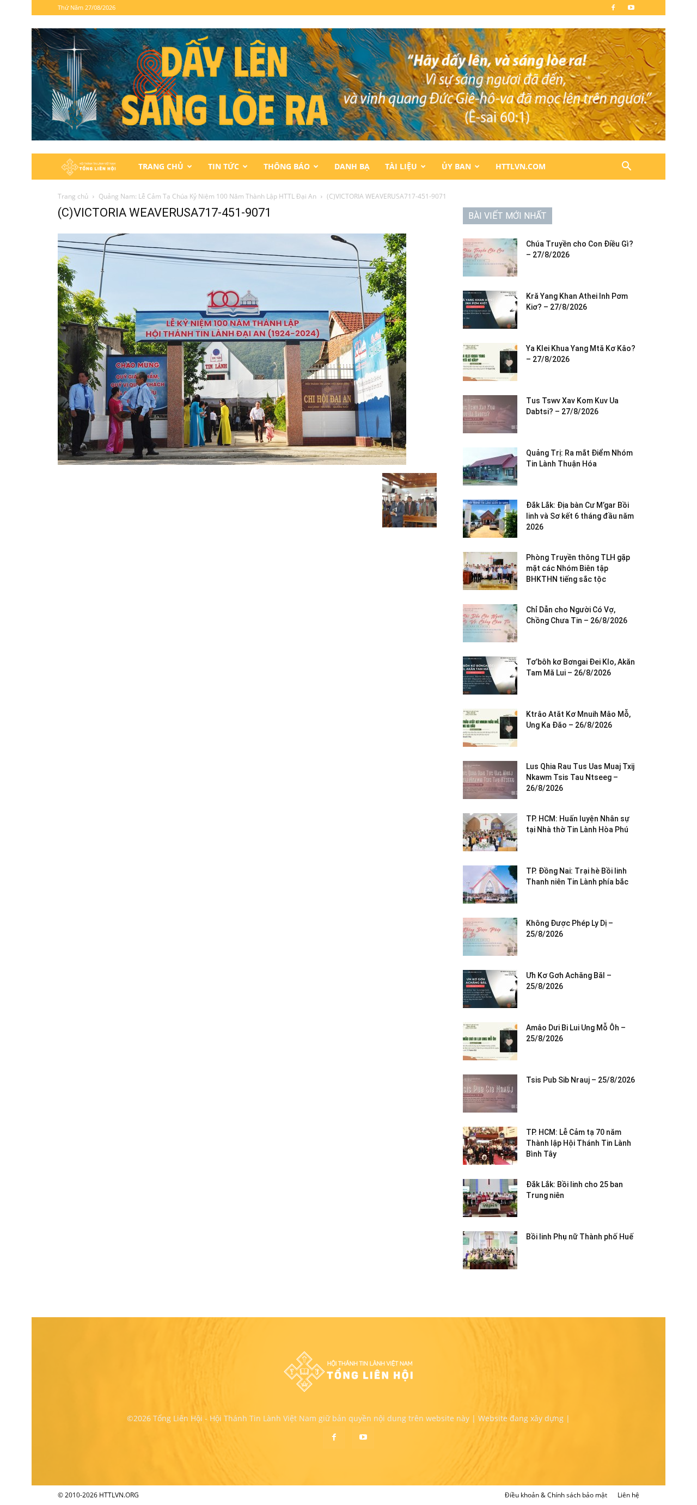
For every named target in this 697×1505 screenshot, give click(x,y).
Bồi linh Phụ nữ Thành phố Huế (579, 1236)
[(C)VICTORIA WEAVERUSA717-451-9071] (232, 461)
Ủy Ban (456, 166)
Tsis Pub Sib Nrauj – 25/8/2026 (580, 1080)
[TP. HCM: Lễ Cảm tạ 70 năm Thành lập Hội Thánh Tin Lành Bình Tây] (490, 1146)
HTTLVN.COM (521, 166)
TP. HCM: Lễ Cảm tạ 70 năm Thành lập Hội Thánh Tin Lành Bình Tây (578, 1143)
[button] (626, 167)
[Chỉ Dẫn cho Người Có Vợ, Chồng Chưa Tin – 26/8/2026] (490, 623)
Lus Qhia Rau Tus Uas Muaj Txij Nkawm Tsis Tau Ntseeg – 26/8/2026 (580, 777)
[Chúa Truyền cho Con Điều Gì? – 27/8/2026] (490, 257)
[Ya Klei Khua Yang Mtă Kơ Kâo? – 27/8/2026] (490, 362)
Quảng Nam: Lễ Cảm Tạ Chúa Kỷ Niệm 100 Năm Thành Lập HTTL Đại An (207, 196)
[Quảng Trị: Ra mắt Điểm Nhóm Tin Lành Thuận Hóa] (490, 466)
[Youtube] (631, 7)
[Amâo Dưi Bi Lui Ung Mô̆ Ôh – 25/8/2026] (490, 1041)
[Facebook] (613, 7)
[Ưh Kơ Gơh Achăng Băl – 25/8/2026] (490, 989)
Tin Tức (223, 166)
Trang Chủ (161, 166)
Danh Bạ (352, 166)
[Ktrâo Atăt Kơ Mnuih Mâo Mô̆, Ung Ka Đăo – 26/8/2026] (490, 728)
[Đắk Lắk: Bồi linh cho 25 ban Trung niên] (490, 1198)
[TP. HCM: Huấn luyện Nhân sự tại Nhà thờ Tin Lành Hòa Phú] (490, 832)
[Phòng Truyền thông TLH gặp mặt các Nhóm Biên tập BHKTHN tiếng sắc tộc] (490, 571)
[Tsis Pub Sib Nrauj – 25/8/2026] (490, 1093)
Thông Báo (287, 166)
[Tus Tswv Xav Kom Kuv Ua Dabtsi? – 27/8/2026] (490, 414)
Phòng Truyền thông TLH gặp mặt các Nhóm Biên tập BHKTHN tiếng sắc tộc (578, 568)
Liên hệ (628, 1495)
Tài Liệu (401, 166)
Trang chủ (73, 196)
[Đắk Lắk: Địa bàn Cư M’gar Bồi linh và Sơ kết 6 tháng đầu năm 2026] (490, 519)
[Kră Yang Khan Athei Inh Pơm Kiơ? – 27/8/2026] (490, 310)
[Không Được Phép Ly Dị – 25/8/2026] (490, 937)
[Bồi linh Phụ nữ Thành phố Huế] (490, 1250)
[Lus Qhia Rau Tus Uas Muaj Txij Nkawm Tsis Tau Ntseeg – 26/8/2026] (490, 780)
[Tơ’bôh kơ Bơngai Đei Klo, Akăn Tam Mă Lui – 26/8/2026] (490, 675)
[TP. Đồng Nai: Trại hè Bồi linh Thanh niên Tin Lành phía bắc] (490, 884)
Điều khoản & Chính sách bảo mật (556, 1495)
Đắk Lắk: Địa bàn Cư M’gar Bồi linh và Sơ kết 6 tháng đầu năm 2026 (580, 516)
